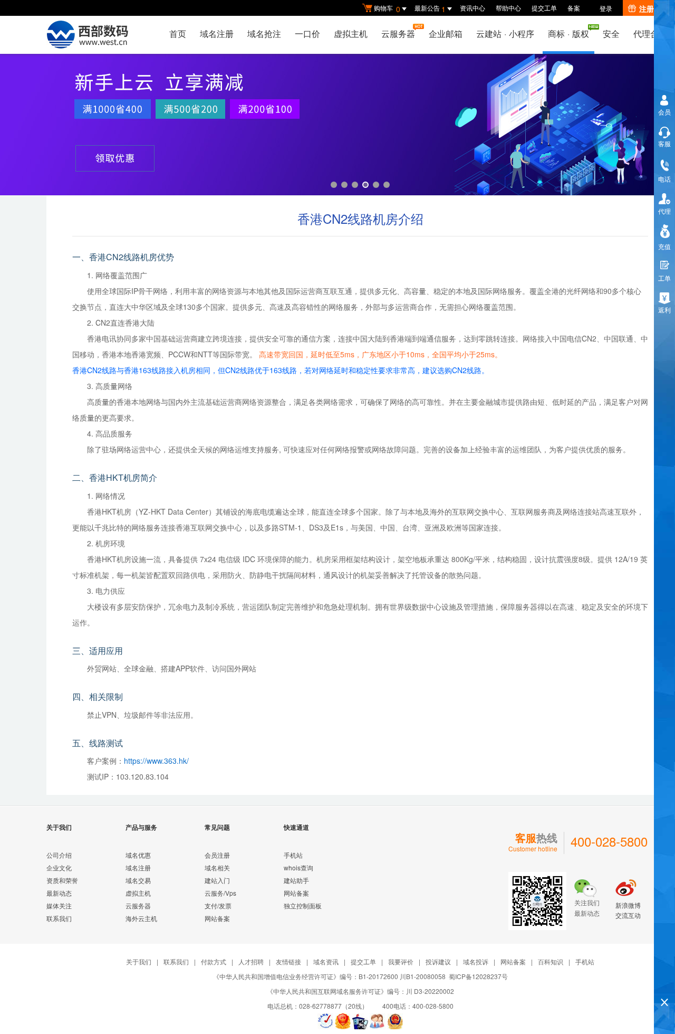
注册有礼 (654, 8)
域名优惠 (138, 854)
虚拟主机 (351, 33)
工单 (664, 277)
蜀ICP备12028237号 (478, 976)
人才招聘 (251, 961)
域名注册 (217, 33)
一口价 (307, 33)
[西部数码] (87, 35)
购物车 (387, 8)
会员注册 (217, 854)
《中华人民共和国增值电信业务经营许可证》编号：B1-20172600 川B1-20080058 (329, 976)
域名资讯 (326, 961)
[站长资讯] (360, 1021)
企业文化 (59, 867)
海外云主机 (141, 918)
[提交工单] (377, 1021)
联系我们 (59, 918)
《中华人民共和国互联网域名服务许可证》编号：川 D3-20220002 (360, 990)
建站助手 (296, 880)
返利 (664, 309)
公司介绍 (59, 854)
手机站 (293, 854)
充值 (664, 246)
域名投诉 (475, 961)
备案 (573, 7)
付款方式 (213, 961)
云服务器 (398, 33)
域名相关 (217, 867)
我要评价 (400, 961)
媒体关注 (59, 905)
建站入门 (217, 880)
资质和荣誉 (62, 880)
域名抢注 (264, 33)
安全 (611, 33)
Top (664, 984)
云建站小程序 (505, 33)
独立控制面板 (303, 905)
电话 (664, 178)
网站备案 (217, 918)
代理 (664, 210)
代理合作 (650, 33)
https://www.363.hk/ (156, 760)
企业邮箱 (445, 33)
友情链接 (288, 961)
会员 (664, 111)
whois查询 (298, 867)
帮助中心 (508, 7)
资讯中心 (472, 7)
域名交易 (138, 880)
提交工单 (544, 7)
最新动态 (59, 892)
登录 (606, 8)
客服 (664, 143)
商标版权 (568, 33)
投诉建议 (438, 961)
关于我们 (138, 961)
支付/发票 (218, 905)
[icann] (325, 1021)
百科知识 (550, 961)
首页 (177, 33)
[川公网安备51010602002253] (395, 1021)
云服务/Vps (220, 892)
